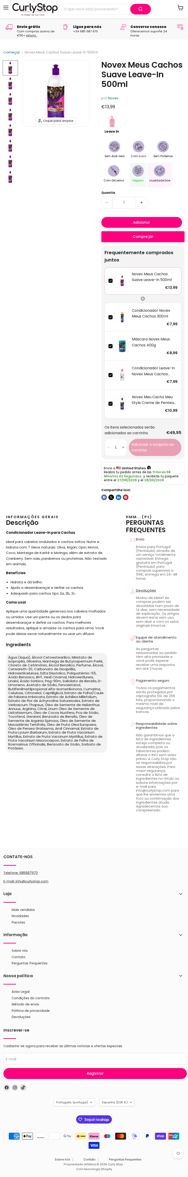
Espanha (115, 1102)
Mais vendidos (23, 909)
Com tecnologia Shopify (94, 1169)
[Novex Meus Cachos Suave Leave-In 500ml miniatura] (10, 68)
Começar (11, 52)
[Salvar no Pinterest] (125, 497)
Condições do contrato (31, 998)
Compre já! (143, 236)
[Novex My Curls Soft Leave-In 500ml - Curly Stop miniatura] (10, 99)
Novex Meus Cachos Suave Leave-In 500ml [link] (152, 277)
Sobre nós (20, 950)
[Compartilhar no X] (111, 497)
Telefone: (20, 873)
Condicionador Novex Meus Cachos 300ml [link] (151, 313)
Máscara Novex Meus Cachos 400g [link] (151, 342)
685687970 (28, 873)
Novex (113, 98)
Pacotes (18, 922)
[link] (122, 281)
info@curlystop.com (32, 881)
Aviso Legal (21, 991)
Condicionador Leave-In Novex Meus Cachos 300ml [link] (153, 371)
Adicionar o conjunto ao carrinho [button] (153, 447)
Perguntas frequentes (29, 963)
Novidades (20, 916)
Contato (18, 957)
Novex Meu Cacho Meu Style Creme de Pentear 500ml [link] (153, 400)
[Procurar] (140, 9)
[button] (108, 447)
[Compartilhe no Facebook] (104, 497)
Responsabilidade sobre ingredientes (156, 726)
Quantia (108, 193)
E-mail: (9, 881)
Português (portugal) (72, 1102)
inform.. (31, 35)
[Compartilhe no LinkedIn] (118, 497)
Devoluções (146, 590)
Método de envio (25, 1004)
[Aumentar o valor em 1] (141, 202)
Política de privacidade (31, 1010)
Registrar (95, 1073)
